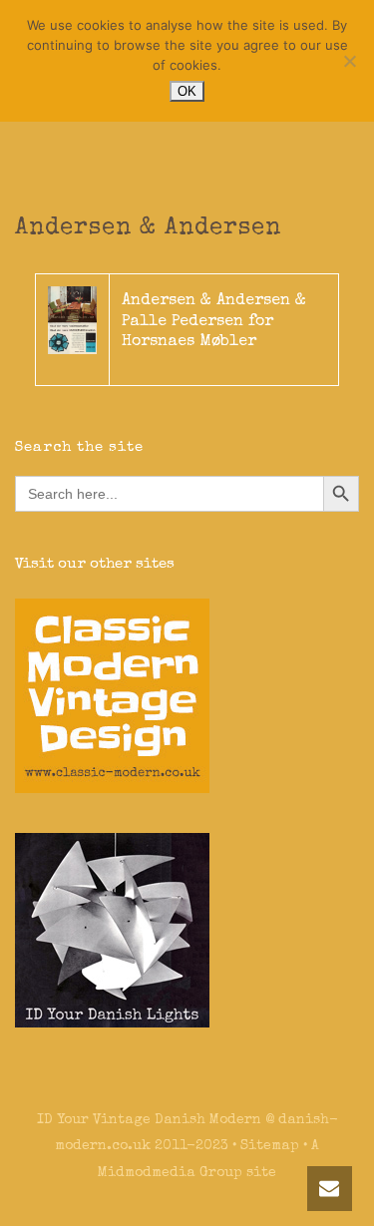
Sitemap (269, 1146)
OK (187, 91)
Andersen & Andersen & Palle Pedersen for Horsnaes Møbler (214, 322)
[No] (349, 61)
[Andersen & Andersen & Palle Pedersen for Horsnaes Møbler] (72, 319)
